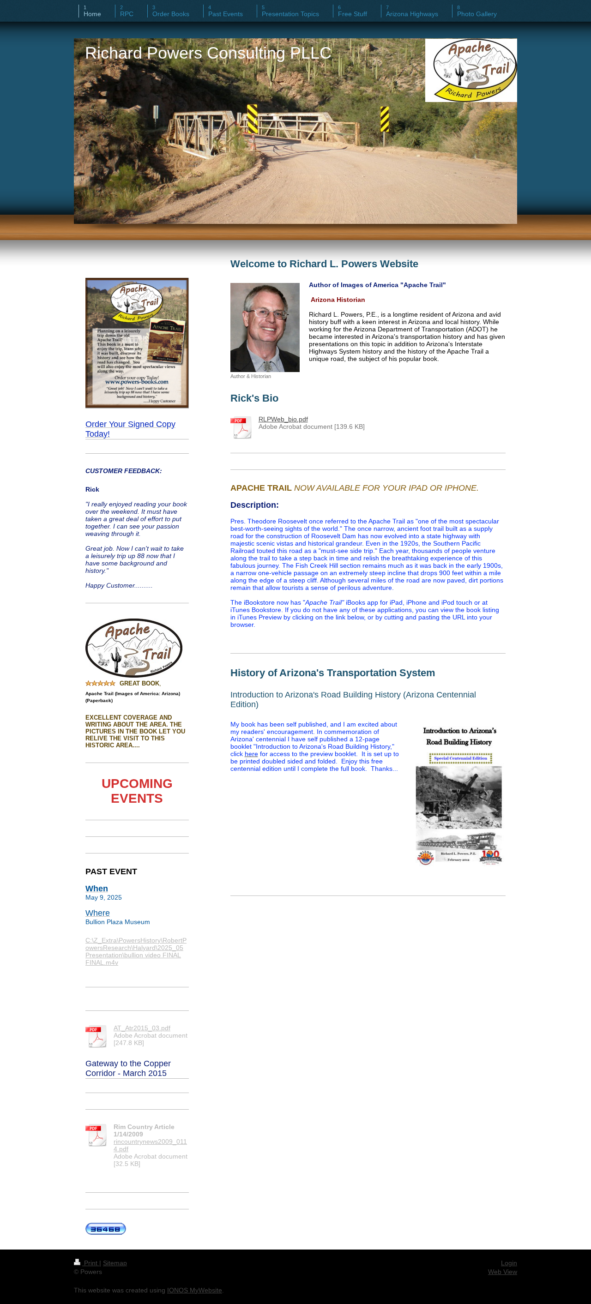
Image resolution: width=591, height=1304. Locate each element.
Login (509, 1263)
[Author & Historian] (265, 327)
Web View (502, 1271)
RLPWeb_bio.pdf (283, 419)
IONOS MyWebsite (194, 1290)
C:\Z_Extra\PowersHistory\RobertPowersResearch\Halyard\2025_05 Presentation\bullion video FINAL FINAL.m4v (136, 951)
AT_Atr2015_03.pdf (142, 1028)
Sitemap (115, 1263)
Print (90, 1263)
